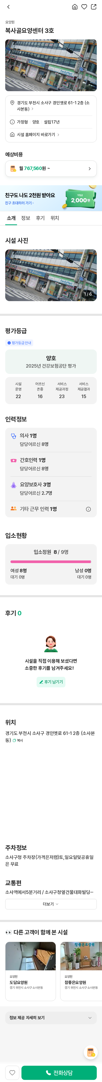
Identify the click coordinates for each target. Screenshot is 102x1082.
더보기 (48, 904)
